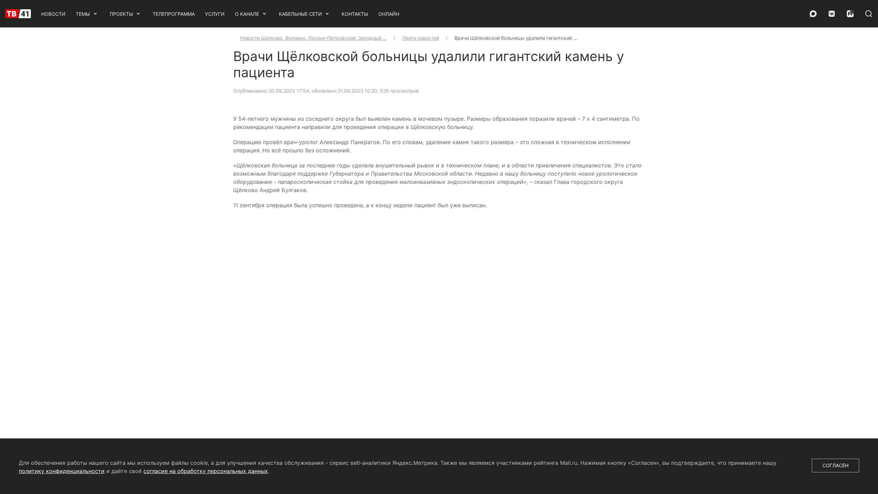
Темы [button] (83, 14)
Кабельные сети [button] (300, 14)
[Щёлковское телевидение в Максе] (813, 13)
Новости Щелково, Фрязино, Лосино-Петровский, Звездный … (313, 38)
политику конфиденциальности (62, 471)
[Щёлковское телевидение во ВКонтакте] (832, 13)
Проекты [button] (121, 14)
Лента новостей (420, 38)
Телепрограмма (174, 14)
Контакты (355, 14)
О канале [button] (247, 14)
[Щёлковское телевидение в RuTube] (850, 13)
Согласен (835, 465)
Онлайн (388, 14)
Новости (53, 14)
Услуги (215, 14)
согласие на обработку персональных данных (205, 471)
